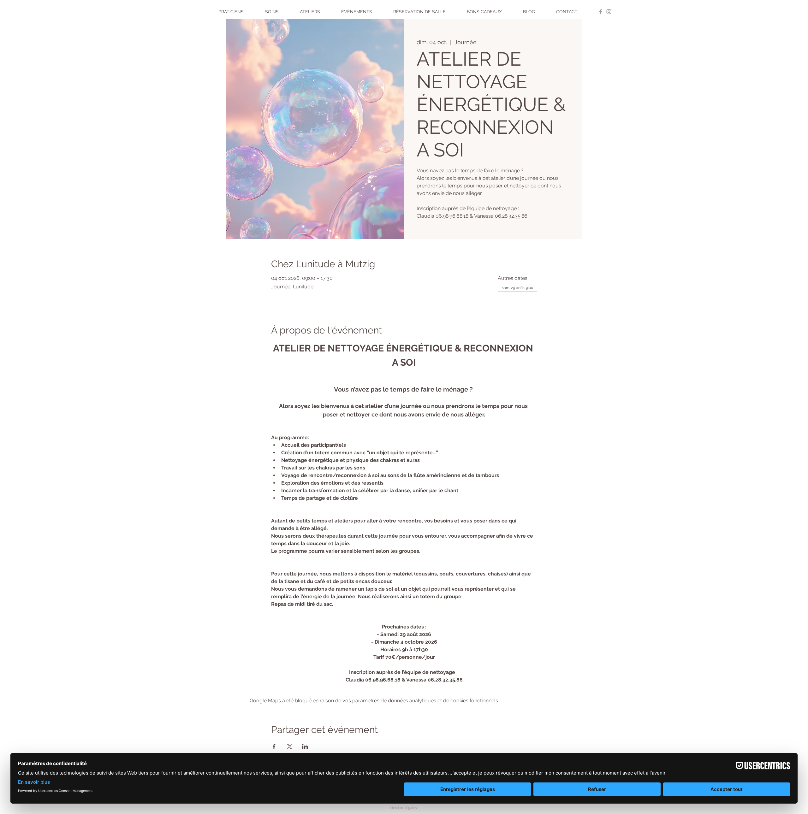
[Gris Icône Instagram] (609, 12)
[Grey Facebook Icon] (600, 12)
